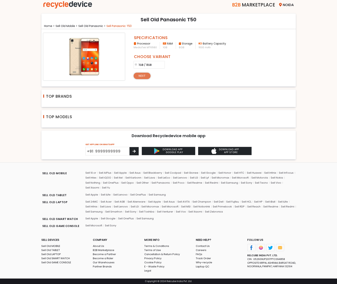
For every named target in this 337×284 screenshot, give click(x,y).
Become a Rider (103, 258)
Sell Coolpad (173, 173)
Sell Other (143, 183)
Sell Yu (106, 187)
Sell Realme (194, 183)
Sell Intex (90, 178)
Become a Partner (104, 254)
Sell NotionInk (201, 206)
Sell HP (258, 202)
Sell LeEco (164, 178)
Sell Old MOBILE (50, 246)
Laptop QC (202, 266)
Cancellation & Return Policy (162, 254)
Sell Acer (106, 202)
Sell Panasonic (161, 183)
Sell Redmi (211, 183)
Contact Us (203, 246)
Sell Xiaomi (92, 187)
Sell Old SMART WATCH (55, 258)
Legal (147, 270)
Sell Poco (178, 183)
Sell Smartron (113, 211)
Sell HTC (239, 173)
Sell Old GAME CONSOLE (56, 262)
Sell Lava (149, 178)
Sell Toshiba (146, 211)
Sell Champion (201, 202)
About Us (98, 246)
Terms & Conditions (156, 246)
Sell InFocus (286, 173)
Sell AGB (119, 202)
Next (142, 76)
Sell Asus (135, 173)
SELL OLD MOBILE (54, 173)
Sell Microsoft (240, 178)
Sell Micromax (220, 178)
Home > (49, 26)
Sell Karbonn (133, 178)
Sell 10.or (90, 173)
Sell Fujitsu (232, 202)
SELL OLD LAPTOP (55, 202)
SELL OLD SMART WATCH (60, 219)
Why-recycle (204, 262)
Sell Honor (224, 173)
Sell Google (208, 173)
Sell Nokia (277, 178)
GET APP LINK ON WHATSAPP (99, 144)
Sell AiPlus (105, 173)
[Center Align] (134, 151)
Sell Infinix (270, 173)
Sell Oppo (127, 183)
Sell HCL (246, 202)
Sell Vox (181, 211)
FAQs (199, 254)
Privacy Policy (152, 258)
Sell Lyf (205, 178)
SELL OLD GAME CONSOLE (60, 226)
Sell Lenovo (180, 178)
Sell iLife (106, 194)
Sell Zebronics (214, 211)
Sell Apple (120, 173)
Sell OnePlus (111, 183)
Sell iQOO (105, 178)
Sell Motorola (259, 178)
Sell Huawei (254, 173)
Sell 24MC (91, 202)
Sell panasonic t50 (119, 26)
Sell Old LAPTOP (51, 254)
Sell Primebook (222, 206)
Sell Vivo (276, 183)
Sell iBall (270, 202)
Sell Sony (246, 183)
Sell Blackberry (152, 173)
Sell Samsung (229, 183)
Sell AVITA (183, 202)
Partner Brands (102, 266)
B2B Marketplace (103, 250)
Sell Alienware (136, 202)
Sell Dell (218, 202)
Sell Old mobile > (66, 26)
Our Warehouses (103, 262)
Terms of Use (152, 250)
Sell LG (194, 178)
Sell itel (118, 178)
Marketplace (253, 5)
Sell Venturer (165, 211)
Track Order (203, 258)
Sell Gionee (191, 173)
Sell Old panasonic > (92, 26)
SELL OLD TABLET (54, 195)
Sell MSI (186, 206)
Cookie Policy (152, 262)
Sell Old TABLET (50, 250)
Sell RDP (240, 206)
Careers (201, 250)
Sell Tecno (261, 183)
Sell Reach (254, 206)
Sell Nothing (92, 183)
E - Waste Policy (154, 266)
